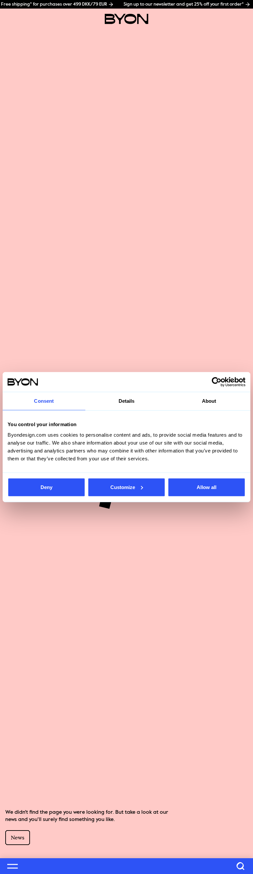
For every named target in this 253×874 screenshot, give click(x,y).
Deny (46, 487)
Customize (122, 487)
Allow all (206, 487)
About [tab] (209, 401)
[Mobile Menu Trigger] (12, 866)
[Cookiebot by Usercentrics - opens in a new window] (216, 382)
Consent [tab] (44, 401)
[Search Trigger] (240, 866)
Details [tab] (127, 401)
